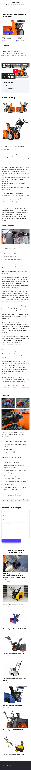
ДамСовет (15, 3)
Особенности (10, 88)
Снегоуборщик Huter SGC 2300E (13, 754)
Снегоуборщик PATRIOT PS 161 (13, 730)
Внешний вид (10, 86)
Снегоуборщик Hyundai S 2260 (13, 705)
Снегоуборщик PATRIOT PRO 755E (14, 653)
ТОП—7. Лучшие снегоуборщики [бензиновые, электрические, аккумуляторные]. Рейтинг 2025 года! (14, 576)
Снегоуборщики (8, 31)
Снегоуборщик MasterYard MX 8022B (15, 629)
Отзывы (8, 91)
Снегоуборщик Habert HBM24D (13, 604)
